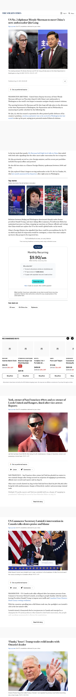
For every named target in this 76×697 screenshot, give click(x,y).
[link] (11, 13)
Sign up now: (12, 26)
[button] (63, 13)
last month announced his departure (24, 174)
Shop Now (10, 376)
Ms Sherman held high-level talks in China (43, 153)
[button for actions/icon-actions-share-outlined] (65, 81)
